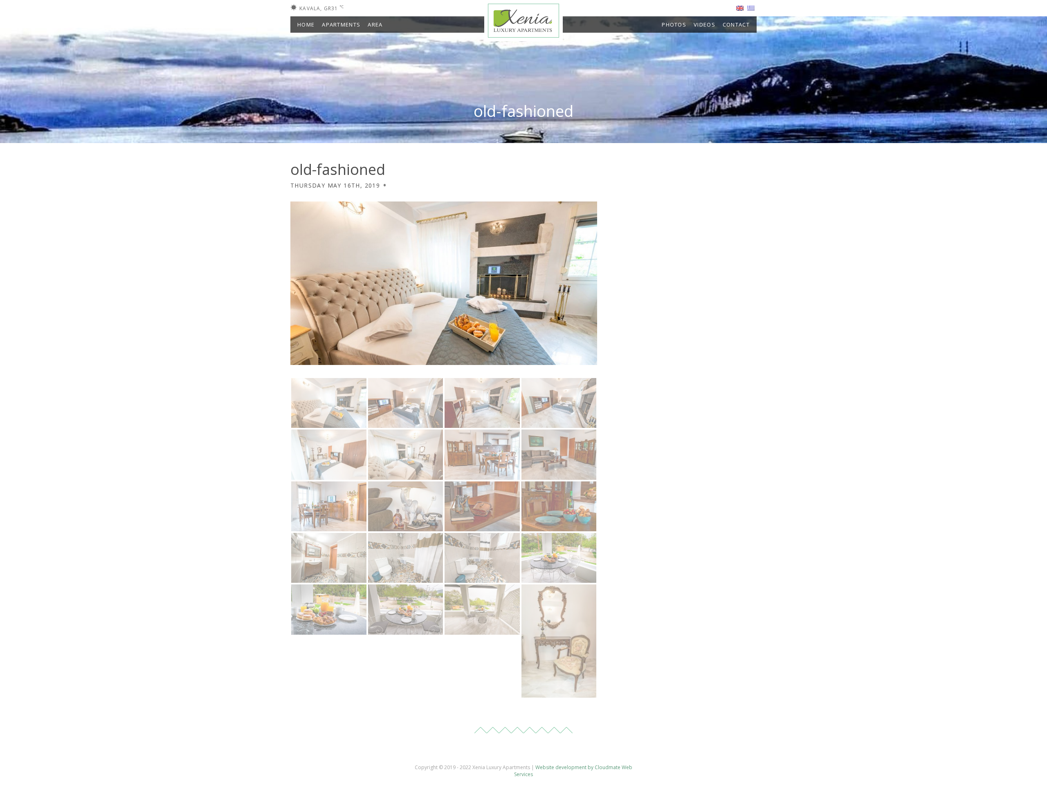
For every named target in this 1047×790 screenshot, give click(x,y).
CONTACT (736, 24)
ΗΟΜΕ (306, 24)
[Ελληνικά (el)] (751, 7)
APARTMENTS (341, 24)
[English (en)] (740, 7)
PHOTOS (674, 24)
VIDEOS (704, 24)
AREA (375, 24)
